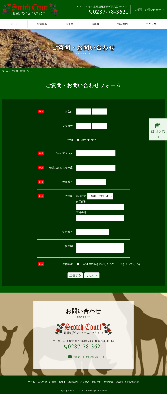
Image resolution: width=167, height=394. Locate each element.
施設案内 (122, 24)
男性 (83, 140)
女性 (93, 140)
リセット (92, 275)
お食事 (95, 24)
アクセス (151, 24)
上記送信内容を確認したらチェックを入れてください (111, 264)
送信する (75, 275)
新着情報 (108, 382)
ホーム (15, 24)
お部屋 (69, 24)
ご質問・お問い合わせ (148, 9)
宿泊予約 (96, 382)
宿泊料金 (42, 24)
